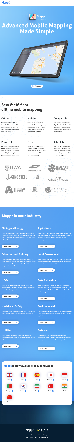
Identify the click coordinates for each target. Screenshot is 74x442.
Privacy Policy (42, 434)
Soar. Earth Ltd (43, 437)
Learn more (10, 246)
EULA (31, 434)
